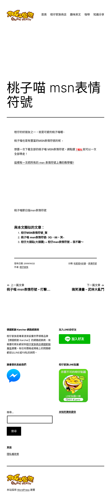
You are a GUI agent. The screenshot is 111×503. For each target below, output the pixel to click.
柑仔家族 (24, 267)
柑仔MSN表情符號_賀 (34, 233)
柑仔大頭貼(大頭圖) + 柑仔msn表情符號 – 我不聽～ (52, 242)
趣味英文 (75, 14)
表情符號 (92, 263)
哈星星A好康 (80, 263)
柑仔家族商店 (58, 14)
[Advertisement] (55, 56)
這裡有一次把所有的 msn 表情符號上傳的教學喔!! (44, 162)
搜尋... (10, 412)
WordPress (23, 489)
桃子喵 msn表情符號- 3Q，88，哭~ (42, 237)
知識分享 (98, 14)
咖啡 (87, 14)
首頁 (44, 14)
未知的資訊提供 (67, 412)
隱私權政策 (13, 454)
